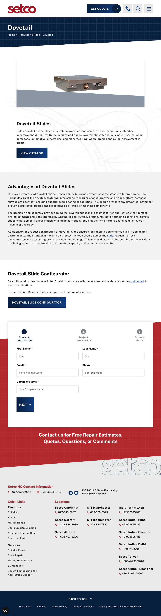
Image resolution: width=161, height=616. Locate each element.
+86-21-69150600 (132, 573)
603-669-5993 (99, 512)
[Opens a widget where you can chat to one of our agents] (149, 610)
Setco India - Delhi (132, 544)
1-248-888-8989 (68, 524)
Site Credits (25, 606)
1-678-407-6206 (68, 536)
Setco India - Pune (132, 519)
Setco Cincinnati (67, 507)
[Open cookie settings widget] (5, 610)
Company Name (28, 381)
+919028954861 (132, 512)
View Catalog (32, 153)
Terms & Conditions (83, 606)
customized (136, 281)
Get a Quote (100, 8)
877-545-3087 (21, 492)
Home (11, 34)
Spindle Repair (17, 550)
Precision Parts (17, 538)
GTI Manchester (99, 507)
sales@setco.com (52, 492)
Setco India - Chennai (134, 532)
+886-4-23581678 (133, 561)
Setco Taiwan (129, 556)
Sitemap (41, 606)
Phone (86, 365)
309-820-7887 (99, 524)
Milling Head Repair (20, 560)
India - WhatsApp (131, 507)
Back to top (78, 599)
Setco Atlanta (65, 532)
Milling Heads (16, 522)
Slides (36, 34)
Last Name (90, 348)
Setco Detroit (65, 519)
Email (21, 365)
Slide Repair (15, 555)
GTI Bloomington (99, 519)
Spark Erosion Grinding (22, 527)
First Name (25, 348)
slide (110, 235)
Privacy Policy (59, 606)
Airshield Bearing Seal (22, 533)
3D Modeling (15, 565)
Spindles (13, 512)
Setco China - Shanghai (136, 568)
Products (23, 34)
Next (23, 404)
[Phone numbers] (128, 8)
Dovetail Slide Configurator (37, 302)
